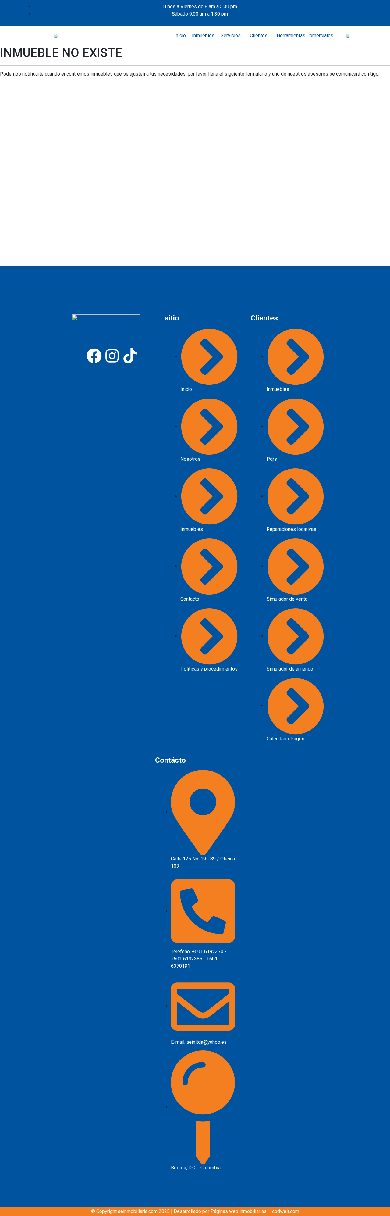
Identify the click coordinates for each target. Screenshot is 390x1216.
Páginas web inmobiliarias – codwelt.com (255, 1211)
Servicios (231, 35)
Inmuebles (203, 35)
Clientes (259, 35)
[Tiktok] (130, 355)
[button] (232, 36)
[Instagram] (112, 355)
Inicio (180, 35)
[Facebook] (94, 355)
